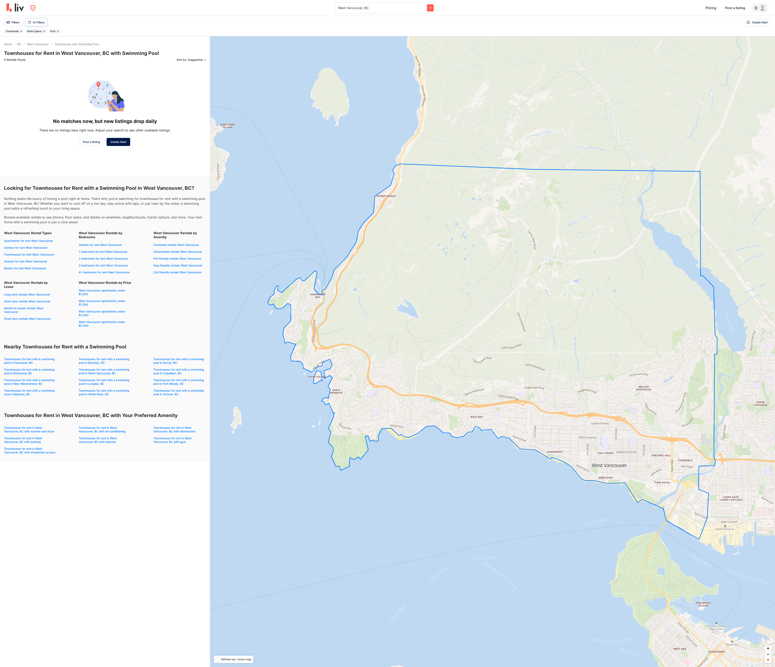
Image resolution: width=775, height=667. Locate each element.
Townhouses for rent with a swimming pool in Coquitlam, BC (178, 371)
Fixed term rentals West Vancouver (27, 318)
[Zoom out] (768, 654)
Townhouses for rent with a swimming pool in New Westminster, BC (29, 381)
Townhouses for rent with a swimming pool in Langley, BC (104, 381)
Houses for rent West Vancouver (25, 261)
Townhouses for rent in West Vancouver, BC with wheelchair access (30, 450)
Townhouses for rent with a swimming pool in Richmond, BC (29, 371)
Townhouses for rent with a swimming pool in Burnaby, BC (104, 360)
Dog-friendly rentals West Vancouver (177, 265)
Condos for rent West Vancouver (25, 247)
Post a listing (735, 8)
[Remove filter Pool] (58, 31)
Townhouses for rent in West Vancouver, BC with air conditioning (102, 429)
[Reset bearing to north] (768, 660)
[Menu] (760, 8)
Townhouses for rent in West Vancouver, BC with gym (172, 440)
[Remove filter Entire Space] (44, 31)
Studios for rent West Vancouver (100, 244)
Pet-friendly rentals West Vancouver (177, 258)
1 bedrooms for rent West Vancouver (103, 251)
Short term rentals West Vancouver (27, 301)
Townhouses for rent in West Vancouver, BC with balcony (98, 440)
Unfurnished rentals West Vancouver (177, 251)
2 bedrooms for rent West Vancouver (103, 258)
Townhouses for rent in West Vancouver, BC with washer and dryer (29, 429)
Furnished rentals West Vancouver (176, 244)
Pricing (711, 8)
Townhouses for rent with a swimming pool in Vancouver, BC (29, 360)
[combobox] (338, 8)
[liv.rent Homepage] (15, 7)
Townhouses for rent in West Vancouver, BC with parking (23, 440)
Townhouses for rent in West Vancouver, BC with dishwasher (174, 429)
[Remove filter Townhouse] (21, 31)
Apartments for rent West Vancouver (28, 240)
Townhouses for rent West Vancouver (29, 254)
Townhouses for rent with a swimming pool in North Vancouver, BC (104, 371)
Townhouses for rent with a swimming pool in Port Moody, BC (178, 381)
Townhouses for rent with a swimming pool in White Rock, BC (104, 392)
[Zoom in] (768, 648)
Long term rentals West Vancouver (27, 294)
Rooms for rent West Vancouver (25, 268)
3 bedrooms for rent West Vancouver (103, 265)
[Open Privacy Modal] (33, 8)
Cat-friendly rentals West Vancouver (177, 272)
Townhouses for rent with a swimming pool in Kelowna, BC (29, 392)
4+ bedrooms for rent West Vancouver (104, 272)
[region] (492, 351)
